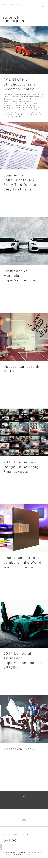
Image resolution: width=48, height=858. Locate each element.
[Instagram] (4, 840)
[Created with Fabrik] (1, 847)
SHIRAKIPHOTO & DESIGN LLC (17, 835)
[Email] (14, 840)
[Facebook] (9, 840)
